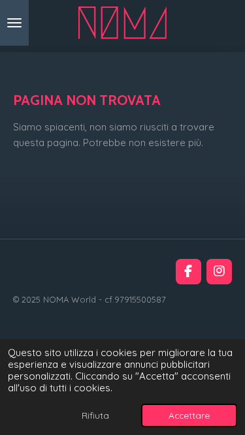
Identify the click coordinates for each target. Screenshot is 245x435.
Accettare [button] (189, 415)
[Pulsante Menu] (14, 23)
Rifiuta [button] (95, 415)
